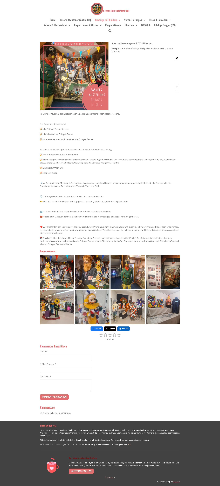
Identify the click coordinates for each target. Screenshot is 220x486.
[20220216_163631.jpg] (57, 272)
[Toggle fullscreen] (177, 58)
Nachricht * (45, 376)
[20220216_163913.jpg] (92, 272)
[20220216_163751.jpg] (127, 272)
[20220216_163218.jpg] (57, 307)
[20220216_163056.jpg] (92, 307)
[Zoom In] (177, 86)
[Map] (146, 74)
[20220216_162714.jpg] (163, 307)
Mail (129, 444)
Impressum (110, 477)
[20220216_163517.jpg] (163, 272)
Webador (176, 482)
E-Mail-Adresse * (48, 364)
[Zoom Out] (177, 90)
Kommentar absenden (54, 396)
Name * (43, 351)
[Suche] (110, 30)
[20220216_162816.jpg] (127, 307)
